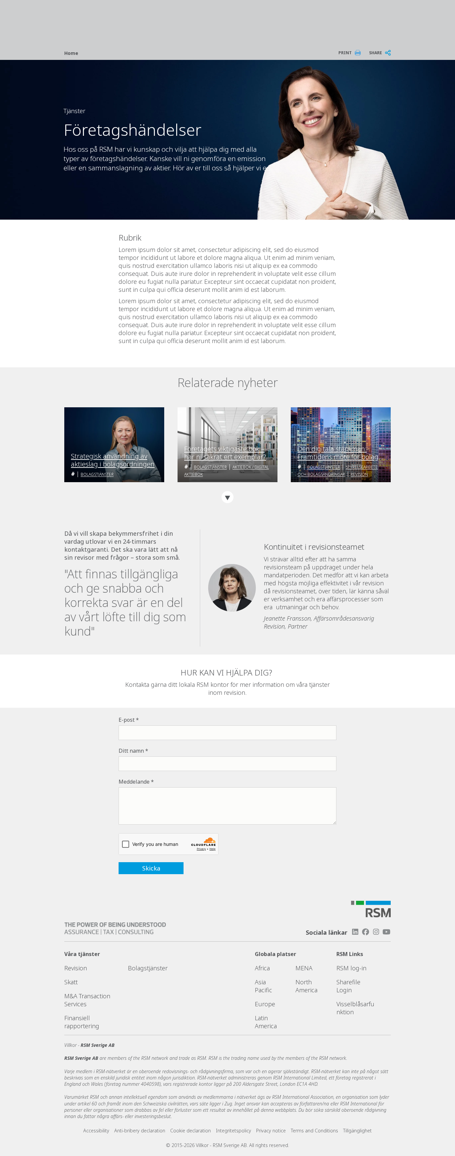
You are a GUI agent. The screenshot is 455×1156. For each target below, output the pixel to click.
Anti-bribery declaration (139, 1130)
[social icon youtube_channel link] (386, 931)
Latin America (266, 1022)
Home (71, 53)
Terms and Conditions (314, 1130)
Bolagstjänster (97, 474)
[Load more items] (227, 497)
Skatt (71, 982)
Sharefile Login (348, 986)
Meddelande (134, 781)
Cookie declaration (190, 1130)
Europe (265, 1004)
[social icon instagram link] (376, 931)
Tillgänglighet (357, 1130)
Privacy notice (271, 1130)
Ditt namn (131, 750)
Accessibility (96, 1130)
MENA (303, 968)
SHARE (375, 53)
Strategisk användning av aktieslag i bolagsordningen (113, 460)
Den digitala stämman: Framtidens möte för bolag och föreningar (337, 453)
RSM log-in (351, 968)
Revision (359, 474)
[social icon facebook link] (365, 931)
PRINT (345, 53)
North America (306, 986)
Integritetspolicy (233, 1130)
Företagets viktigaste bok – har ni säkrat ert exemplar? (225, 453)
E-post (127, 719)
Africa (262, 968)
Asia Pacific (263, 986)
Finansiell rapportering (81, 1022)
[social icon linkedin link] (355, 931)
